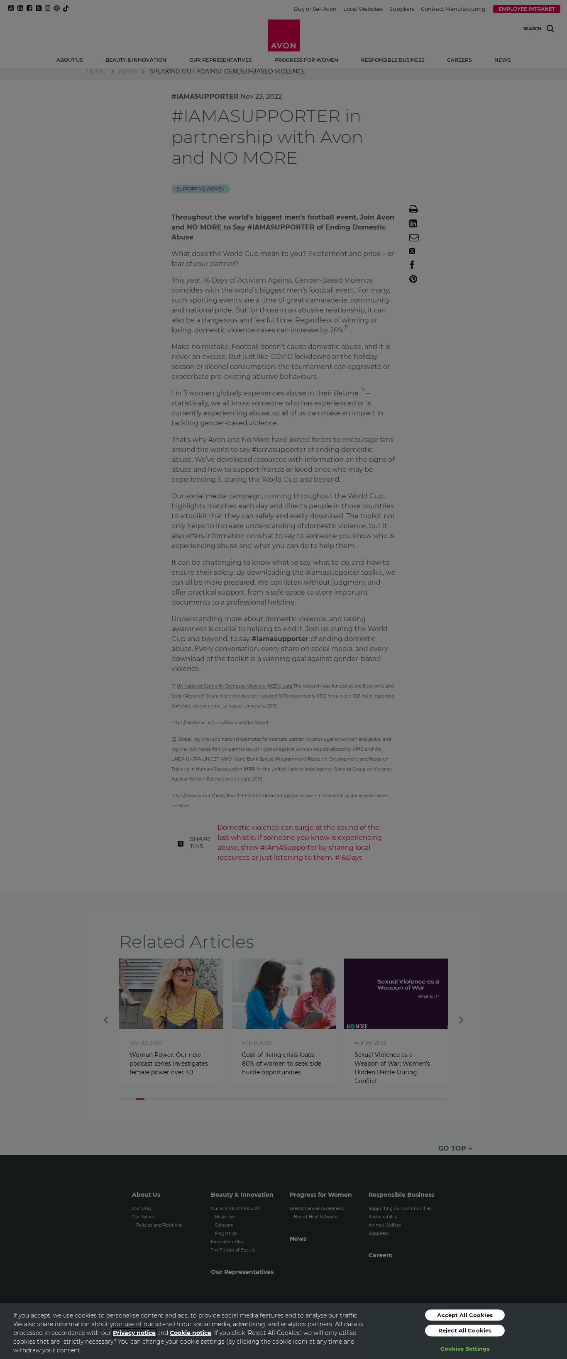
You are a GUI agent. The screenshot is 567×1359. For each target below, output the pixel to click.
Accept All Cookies (464, 1314)
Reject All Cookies (464, 1330)
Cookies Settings (465, 1348)
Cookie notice (190, 1333)
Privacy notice (134, 1333)
